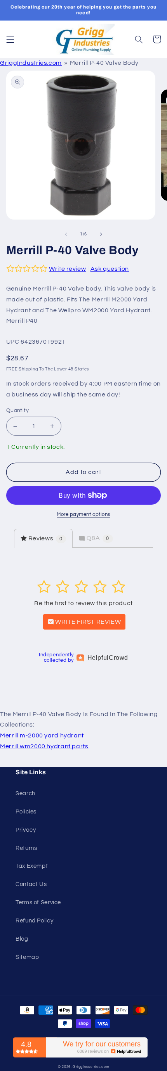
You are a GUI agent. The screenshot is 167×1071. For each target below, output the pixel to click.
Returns (26, 848)
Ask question (109, 269)
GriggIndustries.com (31, 63)
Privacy (26, 830)
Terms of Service (38, 902)
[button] (10, 39)
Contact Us (31, 884)
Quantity (17, 410)
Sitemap (27, 957)
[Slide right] (101, 234)
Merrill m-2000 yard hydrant (42, 735)
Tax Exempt (32, 866)
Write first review (87, 622)
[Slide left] (66, 234)
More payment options (83, 514)
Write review (67, 269)
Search (25, 793)
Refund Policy (34, 921)
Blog (22, 939)
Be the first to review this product (83, 603)
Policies (26, 812)
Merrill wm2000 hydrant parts (44, 746)
